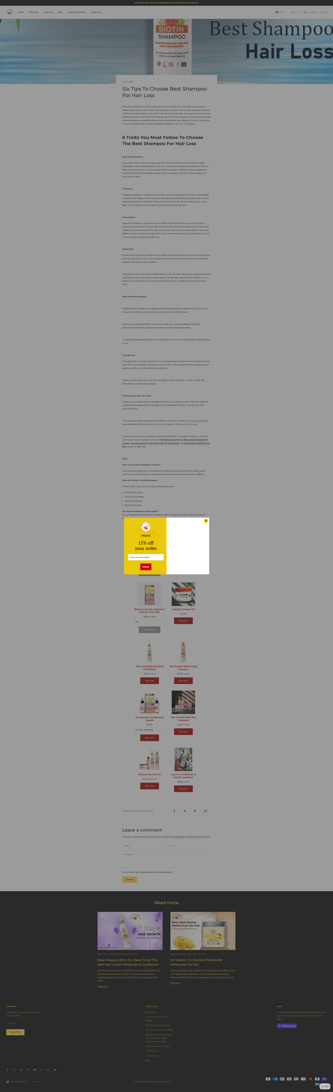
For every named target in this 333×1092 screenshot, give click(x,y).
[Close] (206, 521)
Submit (145, 566)
